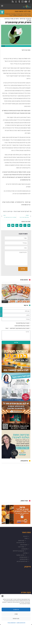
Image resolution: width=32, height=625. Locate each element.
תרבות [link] (5, 211)
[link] (2, 12)
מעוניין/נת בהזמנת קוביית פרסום (19, 328)
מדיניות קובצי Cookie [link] (20, 622)
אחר (6, 328)
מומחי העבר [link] (21, 546)
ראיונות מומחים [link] (23, 557)
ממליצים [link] (25, 553)
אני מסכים (16, 609)
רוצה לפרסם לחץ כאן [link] (22, 561)
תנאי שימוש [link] (21, 540)
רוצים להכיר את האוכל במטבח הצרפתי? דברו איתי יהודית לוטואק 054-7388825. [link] (16, 14)
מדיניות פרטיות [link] (20, 542)
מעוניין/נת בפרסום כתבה (22, 325)
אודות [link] (26, 538)
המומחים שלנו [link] (23, 544)
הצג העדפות (16, 618)
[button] (2, 596)
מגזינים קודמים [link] (23, 559)
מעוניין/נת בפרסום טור (22, 323)
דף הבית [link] (28, 18)
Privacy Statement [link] (12, 622)
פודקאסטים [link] (24, 549)
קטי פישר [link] (22, 18)
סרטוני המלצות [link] (20, 555)
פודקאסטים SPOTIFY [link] (18, 551)
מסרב (16, 614)
